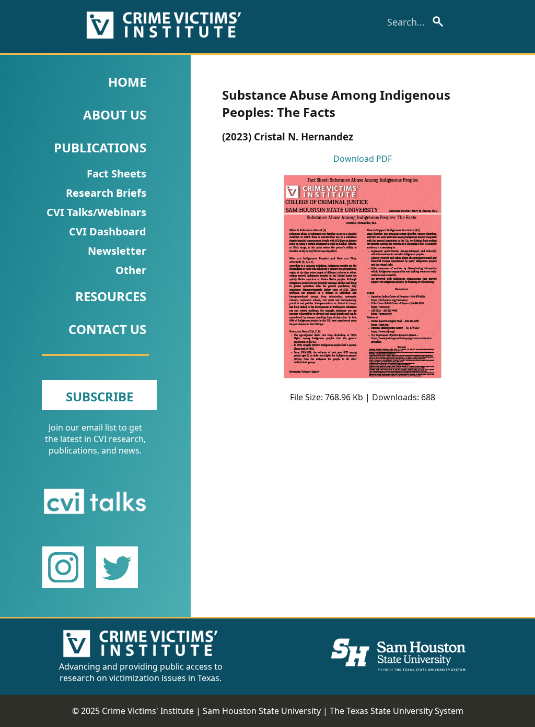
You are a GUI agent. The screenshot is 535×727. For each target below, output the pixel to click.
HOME (127, 81)
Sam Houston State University (262, 711)
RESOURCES (110, 296)
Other (130, 270)
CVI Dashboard (107, 231)
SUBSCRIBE (99, 396)
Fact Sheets (116, 173)
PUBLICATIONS (100, 147)
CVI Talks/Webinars (96, 212)
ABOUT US (114, 114)
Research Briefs (106, 193)
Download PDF (362, 158)
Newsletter (117, 251)
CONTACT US (107, 329)
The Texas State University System (396, 711)
